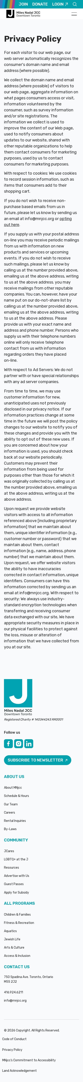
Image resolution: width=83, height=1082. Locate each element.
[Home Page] (24, 13)
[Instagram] (18, 743)
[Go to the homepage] (18, 698)
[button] (74, 13)
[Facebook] (8, 743)
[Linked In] (28, 743)
